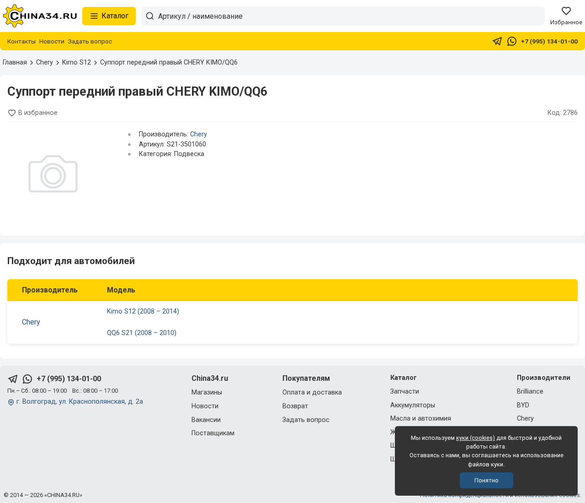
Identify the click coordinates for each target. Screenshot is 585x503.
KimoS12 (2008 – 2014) (143, 311)
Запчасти (404, 391)
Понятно (486, 480)
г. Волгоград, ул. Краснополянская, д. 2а (79, 402)
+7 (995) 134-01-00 (549, 41)
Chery (198, 134)
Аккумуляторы (412, 405)
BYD (523, 405)
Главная (15, 62)
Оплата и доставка (312, 392)
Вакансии (206, 420)
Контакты (21, 41)
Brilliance (530, 391)
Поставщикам (212, 433)
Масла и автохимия (420, 418)
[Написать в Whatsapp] (511, 41)
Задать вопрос (90, 41)
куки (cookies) (475, 437)
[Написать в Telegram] (497, 41)
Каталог (114, 15)
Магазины (206, 392)
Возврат (295, 406)
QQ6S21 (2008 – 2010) (141, 333)
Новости (51, 41)
